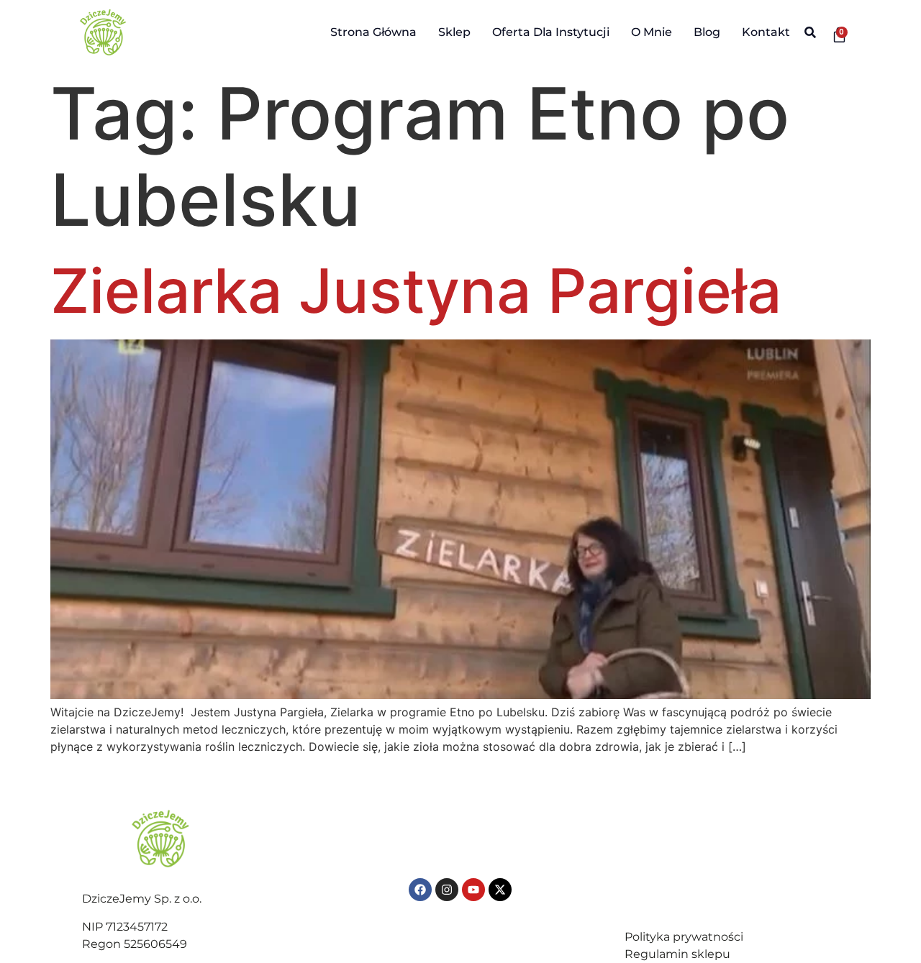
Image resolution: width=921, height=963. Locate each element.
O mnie (651, 32)
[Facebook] (420, 889)
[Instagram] (446, 889)
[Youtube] (473, 889)
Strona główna (373, 32)
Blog (707, 32)
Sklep (454, 32)
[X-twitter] (500, 889)
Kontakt (766, 32)
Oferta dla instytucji (550, 32)
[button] (810, 33)
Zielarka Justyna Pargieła (415, 291)
